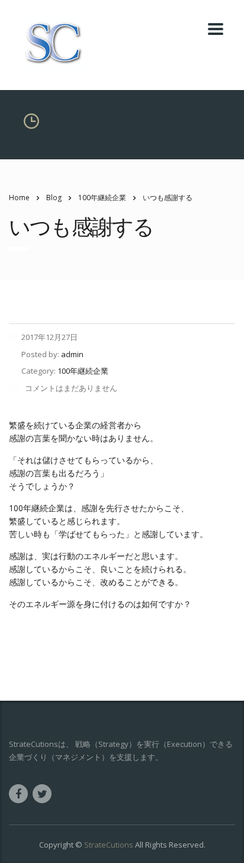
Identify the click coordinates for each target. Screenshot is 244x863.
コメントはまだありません (70, 388)
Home (19, 198)
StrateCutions (108, 844)
